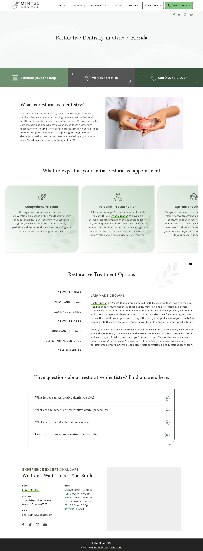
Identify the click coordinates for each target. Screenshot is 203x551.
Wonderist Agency (99, 547)
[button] (78, 5)
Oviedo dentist (119, 215)
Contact (133, 5)
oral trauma (40, 128)
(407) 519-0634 (30, 489)
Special (118, 5)
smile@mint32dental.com (37, 514)
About (63, 5)
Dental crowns (99, 302)
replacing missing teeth (72, 132)
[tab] (40, 292)
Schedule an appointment (42, 140)
